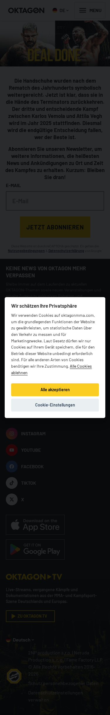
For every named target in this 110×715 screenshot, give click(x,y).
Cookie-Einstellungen (55, 404)
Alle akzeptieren (55, 389)
